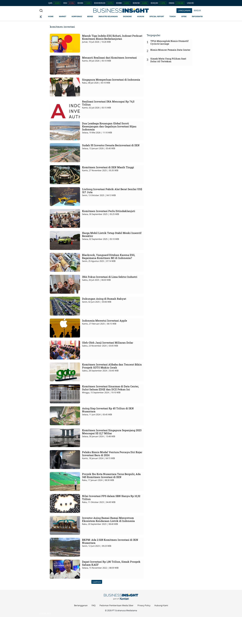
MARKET (62, 16)
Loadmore (97, 582)
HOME (50, 16)
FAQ (94, 605)
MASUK (197, 10)
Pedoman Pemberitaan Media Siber (116, 605)
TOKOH (172, 16)
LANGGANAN (184, 10)
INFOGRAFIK (197, 16)
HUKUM (140, 16)
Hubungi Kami (161, 605)
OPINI (183, 16)
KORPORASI (77, 16)
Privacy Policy (144, 605)
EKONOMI (127, 16)
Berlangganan (81, 605)
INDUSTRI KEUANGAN (108, 16)
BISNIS (90, 16)
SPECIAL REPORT (156, 16)
